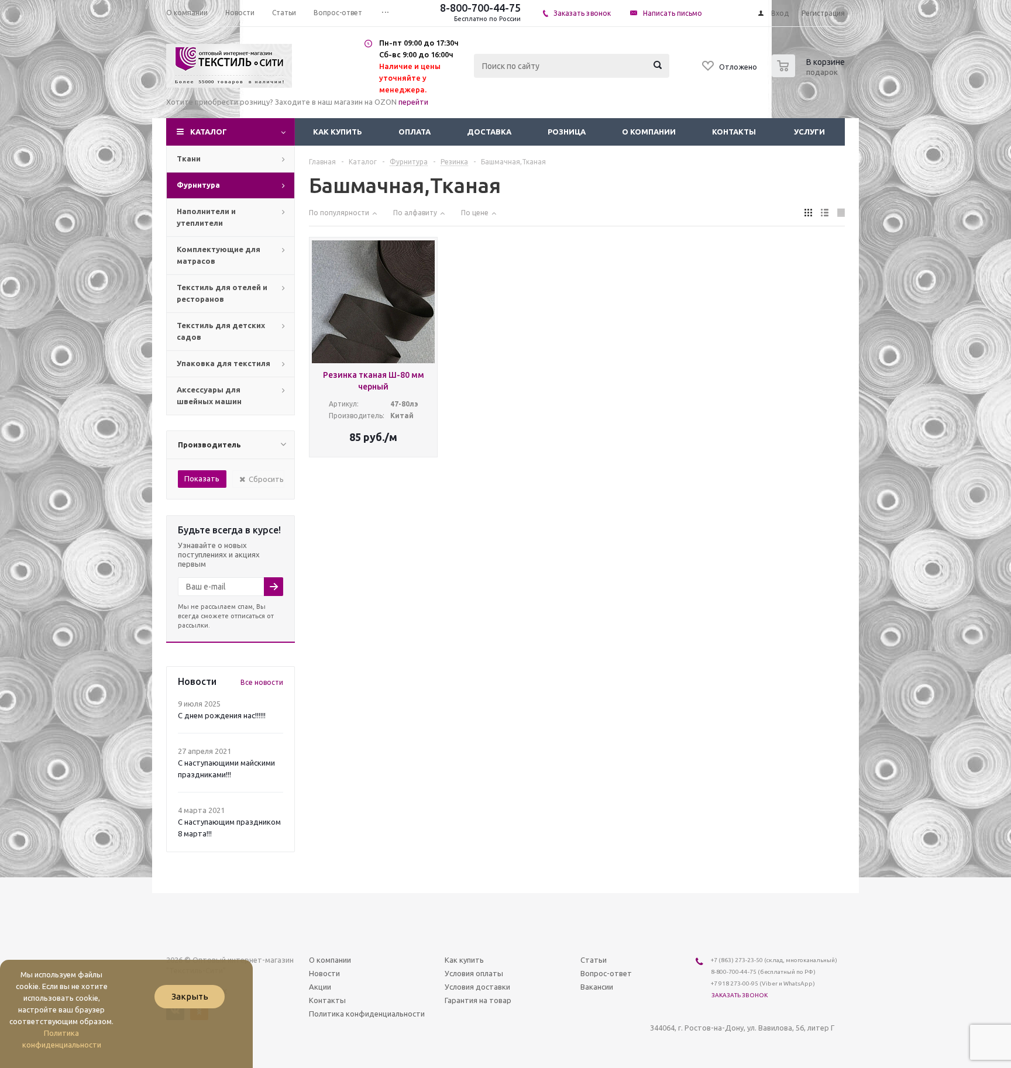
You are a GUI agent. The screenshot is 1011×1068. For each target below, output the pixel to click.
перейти (413, 102)
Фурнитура (198, 185)
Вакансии (596, 987)
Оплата (414, 132)
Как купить (337, 132)
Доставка (489, 132)
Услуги (809, 132)
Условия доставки (477, 987)
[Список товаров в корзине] (810, 73)
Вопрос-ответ (606, 973)
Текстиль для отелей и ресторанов (222, 293)
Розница (567, 132)
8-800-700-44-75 (480, 7)
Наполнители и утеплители (206, 217)
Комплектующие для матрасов (218, 255)
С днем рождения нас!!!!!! (222, 715)
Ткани (189, 158)
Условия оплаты (474, 973)
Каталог (208, 132)
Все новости (261, 682)
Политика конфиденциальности (367, 1014)
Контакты (734, 132)
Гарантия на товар (478, 1000)
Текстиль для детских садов (221, 331)
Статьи (593, 960)
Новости (324, 973)
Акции (320, 987)
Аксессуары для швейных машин (209, 395)
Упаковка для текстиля (223, 363)
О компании (649, 132)
